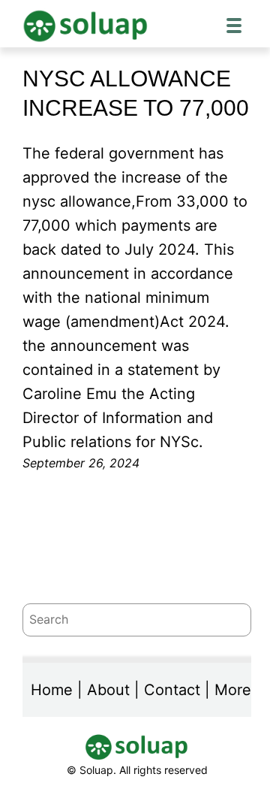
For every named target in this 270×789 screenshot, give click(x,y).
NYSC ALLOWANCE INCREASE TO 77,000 (135, 93)
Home (52, 690)
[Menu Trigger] (234, 25)
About (108, 690)
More (232, 690)
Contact (172, 690)
